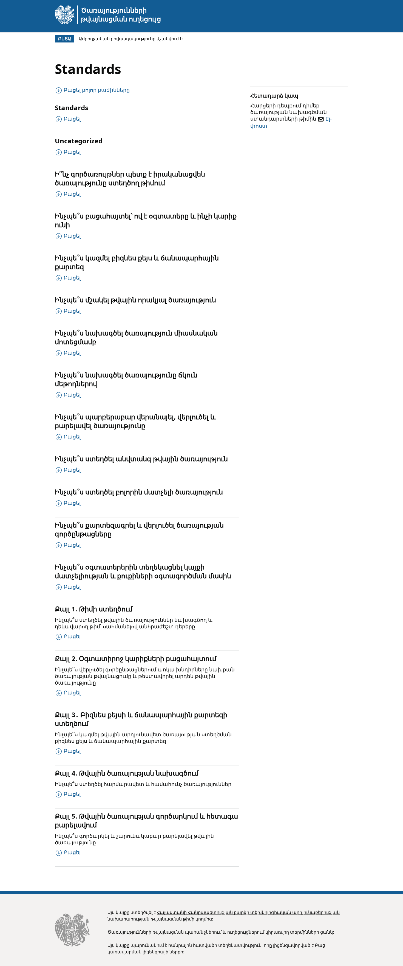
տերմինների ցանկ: (312, 932)
